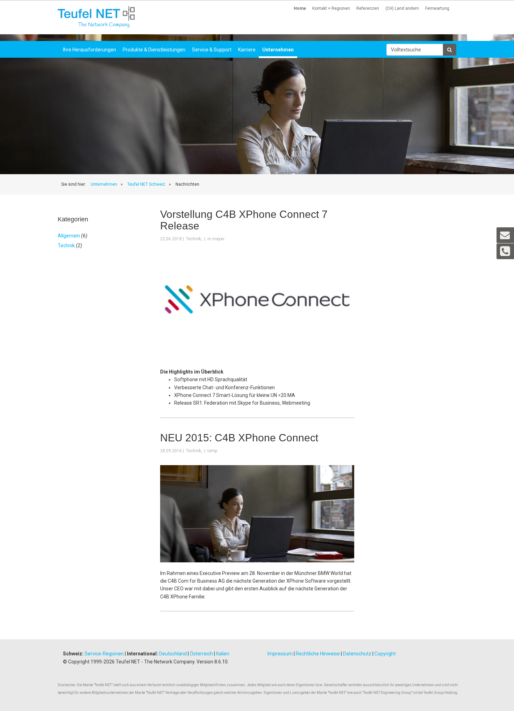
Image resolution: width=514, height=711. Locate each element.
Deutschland (173, 653)
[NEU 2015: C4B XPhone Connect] (257, 513)
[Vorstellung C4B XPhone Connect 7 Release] (257, 299)
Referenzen (367, 8)
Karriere (247, 49)
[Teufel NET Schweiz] (96, 17)
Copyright (385, 653)
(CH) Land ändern (402, 8)
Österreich (201, 653)
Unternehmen (278, 49)
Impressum (280, 653)
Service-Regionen (104, 653)
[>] (449, 50)
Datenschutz (357, 653)
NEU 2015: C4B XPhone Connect (239, 437)
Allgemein (69, 236)
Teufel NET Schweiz (146, 184)
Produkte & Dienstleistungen (154, 49)
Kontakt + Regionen (331, 8)
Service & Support (211, 49)
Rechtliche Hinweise (318, 653)
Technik (66, 245)
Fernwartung (437, 8)
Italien (222, 653)
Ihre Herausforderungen (89, 49)
